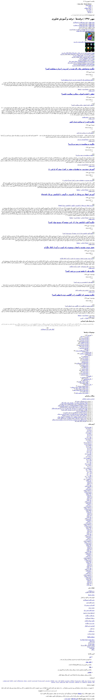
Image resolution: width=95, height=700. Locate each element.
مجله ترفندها (91, 595)
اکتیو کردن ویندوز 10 (89, 605)
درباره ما (89, 11)
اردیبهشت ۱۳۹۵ (87, 558)
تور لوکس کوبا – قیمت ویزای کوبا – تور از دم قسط (74, 415)
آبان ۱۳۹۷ (89, 516)
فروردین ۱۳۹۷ (87, 525)
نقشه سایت (67, 698)
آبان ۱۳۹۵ (89, 549)
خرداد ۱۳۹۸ (88, 506)
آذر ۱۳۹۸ (89, 497)
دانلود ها (89, 376)
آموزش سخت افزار (83, 341)
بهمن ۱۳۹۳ (88, 579)
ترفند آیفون (53, 682)
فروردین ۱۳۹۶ (87, 542)
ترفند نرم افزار (84, 370)
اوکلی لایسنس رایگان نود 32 (87, 645)
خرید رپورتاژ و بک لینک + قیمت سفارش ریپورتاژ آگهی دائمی (71, 418)
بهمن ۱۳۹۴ (88, 562)
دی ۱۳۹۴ (89, 563)
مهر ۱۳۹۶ (89, 534)
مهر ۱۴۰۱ (89, 462)
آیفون (59, 680)
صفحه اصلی (88, 5)
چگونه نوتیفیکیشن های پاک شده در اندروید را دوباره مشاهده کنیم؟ (69, 69)
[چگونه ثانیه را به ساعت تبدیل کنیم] (85, 133)
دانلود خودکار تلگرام (89, 620)
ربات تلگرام (91, 631)
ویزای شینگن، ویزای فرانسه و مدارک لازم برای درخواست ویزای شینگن (69, 419)
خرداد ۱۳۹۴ (88, 573)
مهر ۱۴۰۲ (89, 452)
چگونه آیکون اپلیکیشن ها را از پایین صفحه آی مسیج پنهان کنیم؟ (71, 222)
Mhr (90, 667)
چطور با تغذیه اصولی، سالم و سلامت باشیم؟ (77, 94)
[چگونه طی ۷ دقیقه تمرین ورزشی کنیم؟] (84, 282)
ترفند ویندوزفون (84, 374)
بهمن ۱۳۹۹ (88, 480)
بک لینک (89, 12)
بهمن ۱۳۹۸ (88, 494)
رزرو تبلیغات (91, 591)
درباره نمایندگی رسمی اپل (81, 401)
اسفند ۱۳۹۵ (88, 544)
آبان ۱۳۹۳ (89, 583)
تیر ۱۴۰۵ (89, 430)
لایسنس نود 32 (90, 646)
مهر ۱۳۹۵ (89, 551)
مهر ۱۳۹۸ (89, 500)
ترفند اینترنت (72, 29)
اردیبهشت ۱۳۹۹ (87, 490)
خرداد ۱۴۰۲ (88, 456)
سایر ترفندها (88, 384)
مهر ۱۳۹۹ (89, 485)
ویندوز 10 (89, 680)
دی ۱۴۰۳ (89, 434)
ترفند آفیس (85, 356)
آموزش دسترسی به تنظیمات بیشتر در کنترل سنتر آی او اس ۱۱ (71, 169)
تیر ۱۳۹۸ (89, 504)
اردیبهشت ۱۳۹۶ (87, 541)
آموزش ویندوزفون (83, 348)
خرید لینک (92, 641)
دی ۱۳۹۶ (89, 530)
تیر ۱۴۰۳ (89, 441)
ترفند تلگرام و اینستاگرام (82, 363)
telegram (62, 680)
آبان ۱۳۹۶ (89, 532)
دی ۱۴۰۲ (89, 448)
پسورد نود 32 (91, 644)
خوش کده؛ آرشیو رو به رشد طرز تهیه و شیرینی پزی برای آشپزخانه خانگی (70, 408)
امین (90, 657)
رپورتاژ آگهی (85, 380)
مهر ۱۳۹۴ (89, 568)
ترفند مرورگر (85, 369)
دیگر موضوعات (84, 266)
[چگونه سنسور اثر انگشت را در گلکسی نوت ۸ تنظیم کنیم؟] (79, 306)
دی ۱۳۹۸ (89, 496)
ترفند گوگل (85, 367)
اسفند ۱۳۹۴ (88, 561)
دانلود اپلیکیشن (84, 377)
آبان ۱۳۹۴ (89, 566)
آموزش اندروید (84, 338)
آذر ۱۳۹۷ (89, 514)
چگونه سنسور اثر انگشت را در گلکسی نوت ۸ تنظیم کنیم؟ (73, 295)
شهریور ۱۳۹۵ (88, 552)
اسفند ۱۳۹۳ (88, 578)
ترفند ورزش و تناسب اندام (81, 290)
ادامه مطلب (91, 90)
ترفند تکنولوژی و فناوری (82, 29)
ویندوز (56, 680)
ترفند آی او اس (84, 189)
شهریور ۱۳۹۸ (88, 501)
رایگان (92, 649)
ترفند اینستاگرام (20, 680)
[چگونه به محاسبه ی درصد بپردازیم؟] (85, 155)
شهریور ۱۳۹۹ (88, 486)
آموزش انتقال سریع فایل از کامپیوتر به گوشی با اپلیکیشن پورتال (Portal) (67, 194)
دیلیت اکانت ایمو (90, 602)
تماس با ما (88, 9)
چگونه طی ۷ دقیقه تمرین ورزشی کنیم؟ (79, 271)
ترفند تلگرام (77, 682)
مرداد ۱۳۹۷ (88, 520)
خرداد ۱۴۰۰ (88, 477)
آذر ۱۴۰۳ (89, 435)
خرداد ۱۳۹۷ (88, 523)
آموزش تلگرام (62, 682)
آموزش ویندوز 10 (41, 680)
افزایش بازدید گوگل (89, 626)
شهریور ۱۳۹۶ (88, 535)
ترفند (86, 680)
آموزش (89, 335)
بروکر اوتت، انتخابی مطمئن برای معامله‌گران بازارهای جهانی (72, 417)
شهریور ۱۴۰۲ (88, 454)
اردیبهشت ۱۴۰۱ (87, 468)
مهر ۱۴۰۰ (89, 475)
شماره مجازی (91, 633)
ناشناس (89, 672)
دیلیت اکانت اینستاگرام (88, 600)
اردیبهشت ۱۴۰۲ (87, 458)
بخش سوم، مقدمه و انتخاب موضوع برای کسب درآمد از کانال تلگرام (69, 247)
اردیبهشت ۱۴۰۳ (87, 442)
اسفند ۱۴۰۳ (88, 432)
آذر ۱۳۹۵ (89, 548)
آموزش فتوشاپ (84, 342)
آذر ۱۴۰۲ (89, 449)
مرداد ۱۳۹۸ (88, 503)
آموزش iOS (84, 336)
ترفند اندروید (91, 29)
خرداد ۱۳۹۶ (88, 539)
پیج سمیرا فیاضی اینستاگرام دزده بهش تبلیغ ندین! (75, 412)
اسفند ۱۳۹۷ (88, 510)
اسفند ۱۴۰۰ (88, 469)
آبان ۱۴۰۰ (89, 473)
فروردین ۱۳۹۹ (87, 492)
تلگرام (83, 680)
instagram (52, 680)
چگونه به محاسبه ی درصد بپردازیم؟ (81, 144)
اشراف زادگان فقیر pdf (80, 421)
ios (80, 682)
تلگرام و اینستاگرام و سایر (82, 350)
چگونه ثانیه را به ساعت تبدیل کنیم (82, 122)
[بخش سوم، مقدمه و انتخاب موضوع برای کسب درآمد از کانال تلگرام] (77, 258)
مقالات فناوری (84, 383)
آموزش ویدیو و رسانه (83, 345)
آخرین (81, 318)
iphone (67, 682)
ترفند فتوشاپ (85, 366)
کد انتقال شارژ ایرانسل (88, 613)
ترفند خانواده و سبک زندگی (81, 388)
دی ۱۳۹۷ (89, 513)
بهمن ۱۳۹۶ (88, 528)
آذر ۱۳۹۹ (89, 483)
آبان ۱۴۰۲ (89, 451)
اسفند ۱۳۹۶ (88, 527)
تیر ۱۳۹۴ (89, 572)
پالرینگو (86, 349)
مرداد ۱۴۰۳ (88, 439)
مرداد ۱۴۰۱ (88, 465)
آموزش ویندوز (84, 346)
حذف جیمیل (91, 607)
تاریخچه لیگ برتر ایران (81, 411)
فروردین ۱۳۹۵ (87, 559)
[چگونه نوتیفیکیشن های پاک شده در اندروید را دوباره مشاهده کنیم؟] (77, 80)
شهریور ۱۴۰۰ (88, 476)
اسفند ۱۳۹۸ (88, 493)
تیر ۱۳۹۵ (89, 555)
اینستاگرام (72, 680)
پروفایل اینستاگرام (89, 618)
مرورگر (57, 682)
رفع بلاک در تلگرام (89, 615)
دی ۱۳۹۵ (89, 547)
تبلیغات (89, 6)
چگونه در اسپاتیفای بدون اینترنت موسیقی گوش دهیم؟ (74, 409)
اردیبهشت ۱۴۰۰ (87, 479)
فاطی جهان (88, 662)
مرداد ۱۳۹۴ (88, 570)
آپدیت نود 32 (91, 642)
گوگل (93, 682)
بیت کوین (92, 628)
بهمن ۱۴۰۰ (88, 470)
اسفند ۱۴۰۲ (88, 445)
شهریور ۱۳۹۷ (88, 518)
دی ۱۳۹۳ (89, 580)
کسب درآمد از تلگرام (75, 266)
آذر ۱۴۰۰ (89, 472)
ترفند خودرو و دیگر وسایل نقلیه (80, 390)
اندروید (93, 680)
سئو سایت (91, 648)
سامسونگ (90, 682)
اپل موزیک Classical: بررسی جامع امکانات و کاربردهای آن (74, 404)
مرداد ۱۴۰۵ (88, 428)
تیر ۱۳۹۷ (89, 521)
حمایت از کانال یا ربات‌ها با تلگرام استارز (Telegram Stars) (74, 407)
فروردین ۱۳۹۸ (87, 508)
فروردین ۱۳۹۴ (87, 576)
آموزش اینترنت (84, 339)
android (11, 680)
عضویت (40, 690)
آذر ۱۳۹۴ (89, 565)
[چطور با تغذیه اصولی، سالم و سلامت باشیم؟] (82, 105)
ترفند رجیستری (84, 364)
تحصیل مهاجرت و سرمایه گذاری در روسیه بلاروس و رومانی (72, 414)
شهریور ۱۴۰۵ (88, 427)
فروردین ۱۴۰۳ (87, 444)
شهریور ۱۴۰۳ (88, 438)
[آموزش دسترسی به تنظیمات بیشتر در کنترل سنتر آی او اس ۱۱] (78, 180)
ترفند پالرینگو (85, 362)
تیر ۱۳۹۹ (89, 487)
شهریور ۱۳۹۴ (88, 569)
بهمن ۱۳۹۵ (88, 545)
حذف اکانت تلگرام (89, 592)
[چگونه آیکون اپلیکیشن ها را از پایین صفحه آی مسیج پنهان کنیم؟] (78, 233)
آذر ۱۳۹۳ (89, 582)
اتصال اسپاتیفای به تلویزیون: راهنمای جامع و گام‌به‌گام (74, 402)
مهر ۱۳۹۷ (89, 517)
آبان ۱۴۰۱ (89, 461)
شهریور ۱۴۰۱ (88, 463)
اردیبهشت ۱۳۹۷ (87, 524)
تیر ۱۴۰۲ (89, 455)
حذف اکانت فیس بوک (89, 610)
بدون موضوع (88, 352)
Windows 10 (84, 682)
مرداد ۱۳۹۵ (88, 554)
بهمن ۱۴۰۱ (88, 459)
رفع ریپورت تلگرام (89, 623)
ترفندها (79, 89)
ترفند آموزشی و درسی (82, 139)
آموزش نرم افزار (84, 343)
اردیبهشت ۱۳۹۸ (87, 507)
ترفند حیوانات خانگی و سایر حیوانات (79, 387)
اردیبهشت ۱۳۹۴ (87, 575)
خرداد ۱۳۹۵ (88, 556)
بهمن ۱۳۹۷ (88, 511)
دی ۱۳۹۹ (89, 482)
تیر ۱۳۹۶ (89, 538)
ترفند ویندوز (85, 372)
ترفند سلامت (85, 117)
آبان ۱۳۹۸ (89, 499)
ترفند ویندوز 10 (84, 373)
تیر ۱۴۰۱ (89, 466)
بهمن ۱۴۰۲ (88, 446)
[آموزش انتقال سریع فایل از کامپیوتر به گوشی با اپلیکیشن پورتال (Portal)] (76, 205)
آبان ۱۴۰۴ (89, 431)
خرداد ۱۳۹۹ (88, 489)
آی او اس (29, 680)
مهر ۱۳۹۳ (89, 585)
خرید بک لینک (74, 698)
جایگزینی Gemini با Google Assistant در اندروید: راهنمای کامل (73, 405)
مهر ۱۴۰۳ (89, 437)
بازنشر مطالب (87, 8)
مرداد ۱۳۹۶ (88, 537)
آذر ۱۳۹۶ (89, 531)
